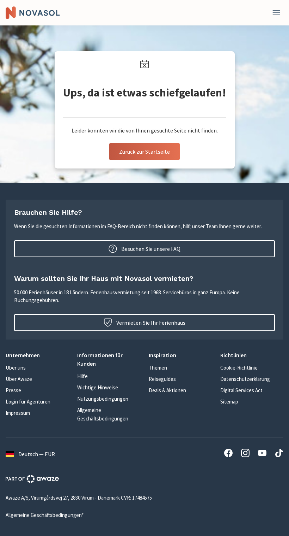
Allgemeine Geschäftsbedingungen (102, 414)
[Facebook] (228, 454)
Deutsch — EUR (36, 454)
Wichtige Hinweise (97, 387)
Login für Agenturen (28, 401)
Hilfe (82, 376)
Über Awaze (19, 379)
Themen (158, 367)
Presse (13, 390)
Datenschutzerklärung (245, 379)
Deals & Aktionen (167, 390)
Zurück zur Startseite (144, 151)
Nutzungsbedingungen (102, 398)
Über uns (16, 367)
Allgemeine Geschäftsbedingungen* (45, 515)
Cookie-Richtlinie (239, 367)
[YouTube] (262, 454)
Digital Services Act (241, 390)
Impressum (18, 413)
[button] (37, 355)
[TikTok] (279, 454)
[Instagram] (245, 454)
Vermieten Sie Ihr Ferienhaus (150, 322)
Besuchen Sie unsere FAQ (150, 248)
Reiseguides (162, 379)
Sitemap (229, 401)
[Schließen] (276, 13)
